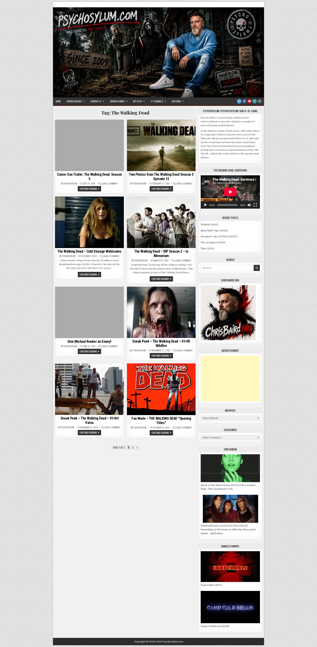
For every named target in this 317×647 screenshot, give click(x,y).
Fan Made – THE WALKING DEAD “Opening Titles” (161, 420)
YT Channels (157, 101)
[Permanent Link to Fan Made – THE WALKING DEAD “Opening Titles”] (161, 389)
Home (58, 101)
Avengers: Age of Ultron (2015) (219, 236)
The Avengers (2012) (213, 242)
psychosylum (70, 183)
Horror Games (117, 101)
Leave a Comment (110, 183)
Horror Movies (74, 101)
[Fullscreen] (255, 205)
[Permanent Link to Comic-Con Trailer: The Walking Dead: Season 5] (89, 145)
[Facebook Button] (244, 101)
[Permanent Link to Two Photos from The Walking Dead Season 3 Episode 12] (161, 145)
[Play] (205, 205)
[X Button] (239, 101)
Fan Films (176, 101)
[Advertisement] (230, 378)
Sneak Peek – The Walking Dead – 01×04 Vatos (90, 420)
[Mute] (249, 205)
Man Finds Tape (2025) (214, 230)
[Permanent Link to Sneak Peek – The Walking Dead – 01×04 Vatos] (89, 389)
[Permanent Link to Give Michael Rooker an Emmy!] (89, 312)
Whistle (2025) (209, 224)
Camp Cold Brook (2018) (215, 626)
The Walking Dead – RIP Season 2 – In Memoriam (161, 253)
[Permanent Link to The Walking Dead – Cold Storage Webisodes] (89, 222)
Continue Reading (90, 189)
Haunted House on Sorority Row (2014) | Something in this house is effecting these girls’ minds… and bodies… (228, 529)
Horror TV (96, 101)
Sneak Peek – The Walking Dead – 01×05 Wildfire (161, 343)
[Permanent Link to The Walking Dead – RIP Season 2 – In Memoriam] (161, 222)
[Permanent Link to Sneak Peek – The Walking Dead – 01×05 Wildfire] (161, 312)
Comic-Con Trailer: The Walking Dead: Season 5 (89, 176)
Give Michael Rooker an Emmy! (89, 341)
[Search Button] (260, 101)
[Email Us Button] (254, 101)
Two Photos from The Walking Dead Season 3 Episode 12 (161, 176)
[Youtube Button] (249, 101)
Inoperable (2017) (211, 585)
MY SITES (137, 101)
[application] (230, 192)
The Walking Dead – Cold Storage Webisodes (89, 251)
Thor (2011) (207, 248)
